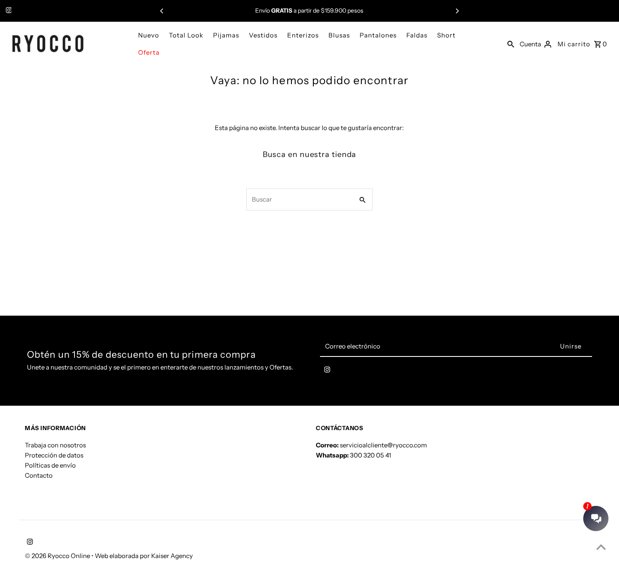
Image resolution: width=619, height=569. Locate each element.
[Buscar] (510, 43)
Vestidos (263, 35)
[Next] (457, 11)
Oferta (149, 52)
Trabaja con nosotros (55, 445)
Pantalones (378, 35)
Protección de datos (54, 455)
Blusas (339, 35)
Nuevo (148, 35)
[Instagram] (8, 11)
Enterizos (303, 35)
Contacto (39, 475)
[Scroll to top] (601, 546)
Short (446, 35)
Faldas (416, 35)
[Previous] (162, 11)
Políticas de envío (50, 465)
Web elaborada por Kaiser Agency (144, 556)
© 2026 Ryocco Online (58, 556)
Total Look (186, 35)
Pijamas (226, 35)
